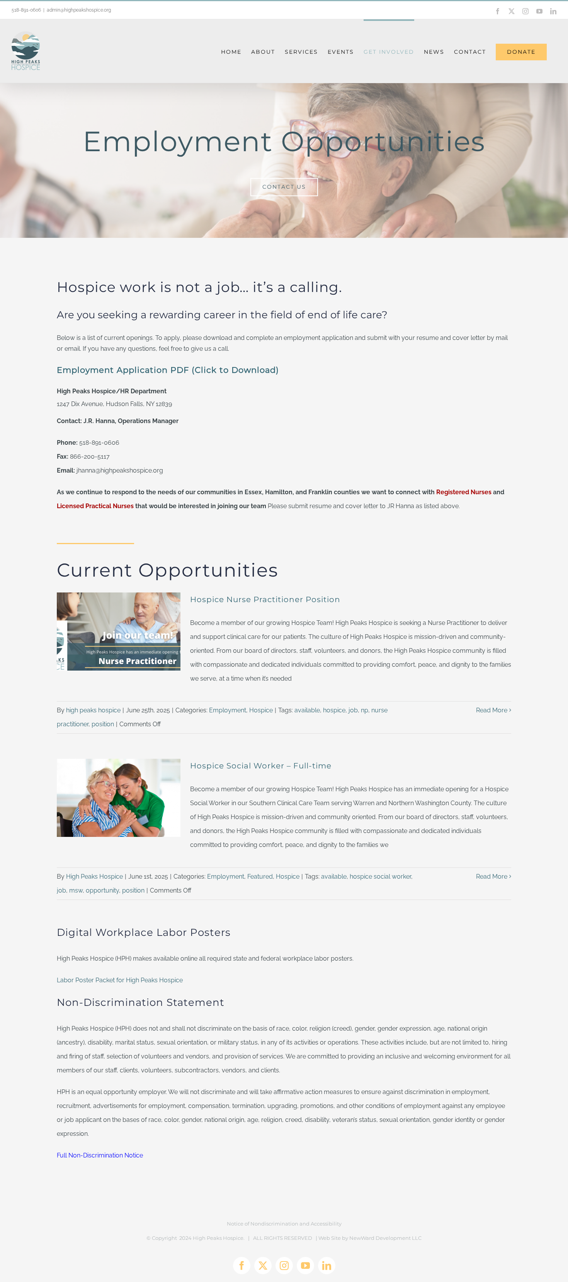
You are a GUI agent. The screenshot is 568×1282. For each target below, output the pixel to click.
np (364, 710)
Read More (491, 710)
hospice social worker (380, 876)
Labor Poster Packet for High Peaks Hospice (120, 980)
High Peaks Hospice (94, 876)
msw (76, 890)
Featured (260, 876)
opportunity (102, 890)
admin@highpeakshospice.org (79, 10)
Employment (227, 710)
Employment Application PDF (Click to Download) (168, 370)
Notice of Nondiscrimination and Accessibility (284, 1224)
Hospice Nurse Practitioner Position (265, 599)
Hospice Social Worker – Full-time (261, 765)
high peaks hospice (93, 710)
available (307, 710)
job (353, 710)
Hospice (261, 710)
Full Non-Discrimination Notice (100, 1155)
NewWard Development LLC (385, 1238)
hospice (334, 710)
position (103, 724)
